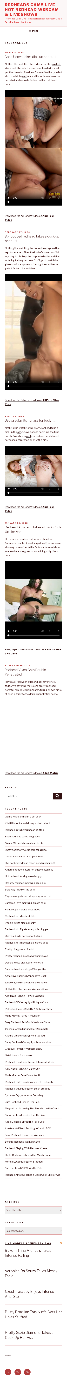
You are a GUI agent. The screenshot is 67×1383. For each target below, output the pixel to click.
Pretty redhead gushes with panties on (26, 956)
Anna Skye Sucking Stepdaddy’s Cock (26, 976)
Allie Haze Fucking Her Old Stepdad (24, 995)
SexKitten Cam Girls (8, 1355)
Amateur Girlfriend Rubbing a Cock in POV (28, 1128)
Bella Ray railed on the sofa (20, 889)
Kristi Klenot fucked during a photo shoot (27, 823)
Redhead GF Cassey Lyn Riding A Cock (26, 1002)
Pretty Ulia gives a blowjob (19, 949)
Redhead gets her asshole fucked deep (26, 942)
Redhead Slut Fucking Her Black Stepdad (27, 1088)
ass (19, 432)
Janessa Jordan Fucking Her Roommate (26, 1029)
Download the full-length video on (31, 773)
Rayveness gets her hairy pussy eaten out (28, 896)
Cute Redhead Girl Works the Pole (23, 1168)
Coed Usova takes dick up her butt (30, 57)
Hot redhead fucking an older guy (23, 876)
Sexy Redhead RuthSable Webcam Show (27, 1022)
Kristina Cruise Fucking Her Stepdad (25, 1035)
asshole (56, 64)
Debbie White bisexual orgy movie (24, 962)
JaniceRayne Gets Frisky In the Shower (26, 982)
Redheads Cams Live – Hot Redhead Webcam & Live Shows (32, 9)
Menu (35, 30)
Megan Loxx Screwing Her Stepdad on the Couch (32, 1108)
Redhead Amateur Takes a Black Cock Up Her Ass (32, 1174)
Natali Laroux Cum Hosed (19, 1055)
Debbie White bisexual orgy (20, 922)
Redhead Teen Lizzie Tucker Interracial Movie (29, 1062)
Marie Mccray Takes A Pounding (22, 1015)
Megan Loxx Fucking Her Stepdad (24, 1161)
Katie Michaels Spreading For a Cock (25, 1121)
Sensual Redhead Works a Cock (22, 1141)
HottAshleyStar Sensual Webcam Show (27, 989)
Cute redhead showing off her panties (26, 969)
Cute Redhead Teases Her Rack (22, 1102)
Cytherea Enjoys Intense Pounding (24, 1095)
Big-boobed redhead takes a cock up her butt (30, 863)
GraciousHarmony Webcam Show (23, 1048)
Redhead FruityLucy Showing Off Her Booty (29, 1082)
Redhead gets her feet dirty (20, 916)
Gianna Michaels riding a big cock (23, 816)
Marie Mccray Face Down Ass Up (23, 1075)
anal (24, 76)
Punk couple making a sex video (22, 909)
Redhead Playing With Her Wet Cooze (26, 1148)
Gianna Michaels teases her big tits (24, 843)
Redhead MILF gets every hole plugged (27, 929)
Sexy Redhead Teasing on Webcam (24, 1135)
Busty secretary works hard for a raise (26, 849)
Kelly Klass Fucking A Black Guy (22, 1068)
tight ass (43, 264)
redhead (43, 68)
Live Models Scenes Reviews (28, 1243)
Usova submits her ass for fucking (30, 420)
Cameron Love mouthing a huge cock (25, 903)
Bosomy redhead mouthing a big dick (25, 883)
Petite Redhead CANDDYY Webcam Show (28, 1009)
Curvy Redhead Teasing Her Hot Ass (25, 1115)
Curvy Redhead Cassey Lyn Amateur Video (28, 1042)
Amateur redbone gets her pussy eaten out (29, 869)
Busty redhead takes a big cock (22, 836)
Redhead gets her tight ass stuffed (24, 830)
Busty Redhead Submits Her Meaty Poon (28, 1155)
